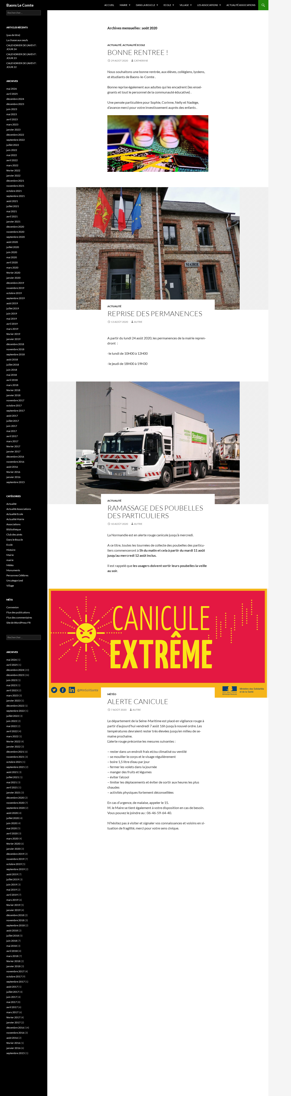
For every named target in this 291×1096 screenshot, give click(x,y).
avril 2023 (12, 119)
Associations (13, 524)
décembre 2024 (15, 98)
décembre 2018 (15, 344)
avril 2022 (12, 160)
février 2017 (13, 446)
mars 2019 (12, 328)
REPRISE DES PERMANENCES (154, 313)
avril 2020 (12, 262)
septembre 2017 (15, 410)
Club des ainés (14, 534)
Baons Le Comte (20, 5)
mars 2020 (12, 267)
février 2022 (13, 170)
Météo (111, 694)
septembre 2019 (15, 298)
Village (184, 5)
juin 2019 (11, 313)
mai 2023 (11, 114)
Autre (138, 321)
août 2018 (12, 359)
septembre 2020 (15, 236)
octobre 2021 (14, 190)
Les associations (207, 5)
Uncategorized (14, 580)
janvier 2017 (13, 451)
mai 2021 (11, 211)
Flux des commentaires (19, 617)
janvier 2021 (13, 221)
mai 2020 (11, 257)
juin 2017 (11, 425)
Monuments (13, 570)
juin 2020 (11, 252)
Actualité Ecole (133, 45)
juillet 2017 (12, 420)
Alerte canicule (137, 701)
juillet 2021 (12, 206)
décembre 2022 (15, 134)
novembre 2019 (15, 288)
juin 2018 (11, 369)
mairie (9, 560)
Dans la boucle (145, 5)
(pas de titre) (13, 35)
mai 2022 (11, 155)
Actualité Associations (240, 5)
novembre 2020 (15, 231)
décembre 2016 (15, 456)
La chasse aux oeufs (17, 40)
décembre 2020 (15, 226)
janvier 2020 (13, 277)
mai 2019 (11, 318)
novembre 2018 (15, 349)
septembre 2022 (15, 139)
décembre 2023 (15, 104)
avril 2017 (12, 436)
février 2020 (13, 272)
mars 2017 (12, 441)
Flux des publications (18, 612)
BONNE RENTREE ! (137, 52)
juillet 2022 (12, 144)
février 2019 (13, 334)
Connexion (12, 607)
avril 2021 (12, 216)
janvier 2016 (13, 477)
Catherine (141, 60)
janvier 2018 (13, 395)
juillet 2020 (12, 247)
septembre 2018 (15, 354)
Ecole (167, 5)
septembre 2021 (15, 196)
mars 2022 (12, 165)
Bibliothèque (13, 529)
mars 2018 (12, 385)
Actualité (114, 45)
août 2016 (12, 466)
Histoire (10, 549)
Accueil (109, 5)
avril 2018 (12, 380)
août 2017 (12, 415)
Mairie (123, 5)
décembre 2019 (15, 282)
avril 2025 (12, 93)
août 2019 (12, 303)
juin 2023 (11, 109)
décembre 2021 (15, 180)
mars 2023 (12, 124)
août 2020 (12, 242)
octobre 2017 (14, 405)
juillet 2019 (12, 308)
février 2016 (13, 471)
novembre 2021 (15, 185)
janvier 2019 (13, 339)
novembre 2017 (15, 400)
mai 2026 (11, 88)
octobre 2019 (14, 293)
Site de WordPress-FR (18, 622)
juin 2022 (11, 150)
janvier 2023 (13, 129)
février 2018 (13, 390)
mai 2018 (11, 374)
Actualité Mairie (15, 519)
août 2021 (12, 201)
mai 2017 (11, 431)
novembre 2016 (15, 461)
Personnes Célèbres (17, 575)
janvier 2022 (13, 175)
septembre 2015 (15, 482)
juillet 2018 (12, 364)
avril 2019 (12, 323)
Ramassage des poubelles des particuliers (155, 512)
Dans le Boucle (14, 539)
